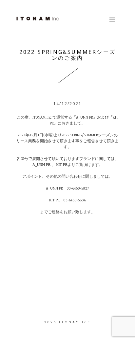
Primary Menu (112, 20)
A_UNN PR (41, 165)
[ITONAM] (37, 18)
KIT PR (62, 165)
